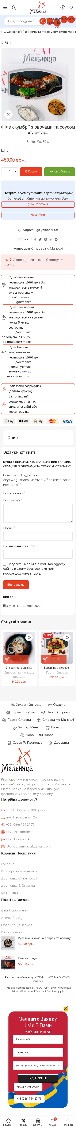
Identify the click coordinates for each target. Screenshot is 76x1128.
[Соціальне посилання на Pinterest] (45, 239)
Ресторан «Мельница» (19, 871)
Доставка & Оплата (18, 885)
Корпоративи (12, 932)
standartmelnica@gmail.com (28, 846)
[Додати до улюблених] (29, 637)
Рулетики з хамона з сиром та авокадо (44, 938)
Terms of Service (45, 991)
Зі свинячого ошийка (19, 667)
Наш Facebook (18, 839)
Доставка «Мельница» (19, 878)
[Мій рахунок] (14, 7)
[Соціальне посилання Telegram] (56, 239)
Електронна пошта (20, 546)
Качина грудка (28, 958)
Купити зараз (60, 171)
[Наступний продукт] (10, 43)
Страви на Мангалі (47, 248)
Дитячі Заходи (12, 918)
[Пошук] (42, 21)
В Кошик (31, 171)
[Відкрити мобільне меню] (5, 7)
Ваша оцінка (14, 493)
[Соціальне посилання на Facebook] (35, 239)
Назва (9, 528)
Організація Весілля (16, 925)
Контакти (9, 893)
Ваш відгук (12, 500)
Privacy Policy (20, 991)
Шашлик (19, 676)
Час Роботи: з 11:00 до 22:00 (27, 810)
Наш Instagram (18, 831)
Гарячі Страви (57, 672)
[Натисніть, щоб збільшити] (8, 114)
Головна (8, 864)
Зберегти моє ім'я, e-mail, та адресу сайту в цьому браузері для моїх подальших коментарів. (34, 569)
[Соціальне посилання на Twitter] (40, 239)
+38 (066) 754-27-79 (20, 824)
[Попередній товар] (2, 43)
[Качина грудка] (8, 963)
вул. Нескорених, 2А (21, 817)
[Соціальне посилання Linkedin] (50, 239)
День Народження (15, 910)
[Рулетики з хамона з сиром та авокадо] (8, 943)
